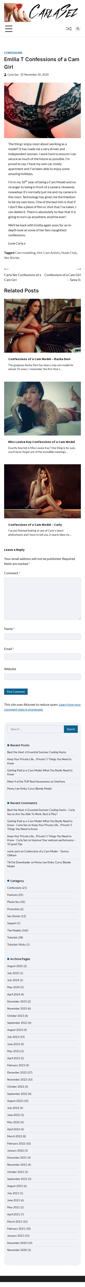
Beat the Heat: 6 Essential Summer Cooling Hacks (36, 752)
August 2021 (15, 1186)
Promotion (13, 909)
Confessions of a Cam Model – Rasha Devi (39, 359)
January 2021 (15, 1235)
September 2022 (17, 1093)
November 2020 (17, 1250)
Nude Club (69, 253)
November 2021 (17, 1164)
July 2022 (13, 1108)
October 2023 (15, 1015)
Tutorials (12, 937)
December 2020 (17, 1243)
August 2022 (15, 1100)
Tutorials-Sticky (16, 944)
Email (9, 649)
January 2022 (15, 1150)
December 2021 (17, 1157)
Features (12, 894)
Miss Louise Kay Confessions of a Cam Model (41, 442)
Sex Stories (12, 257)
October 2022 (15, 1086)
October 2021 (15, 1172)
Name (9, 629)
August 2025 (15, 966)
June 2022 (13, 1115)
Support (12, 923)
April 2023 (13, 1058)
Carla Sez (13, 74)
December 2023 (17, 1001)
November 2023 (17, 1008)
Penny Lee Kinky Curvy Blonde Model (29, 788)
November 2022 (17, 1079)
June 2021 (13, 1200)
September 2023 (17, 1022)
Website (10, 669)
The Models (14, 930)
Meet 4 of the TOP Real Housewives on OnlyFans (36, 781)
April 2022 (13, 1129)
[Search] (78, 29)
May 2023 (13, 1051)
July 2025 (13, 973)
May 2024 (13, 987)
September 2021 (17, 1179)
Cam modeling (25, 253)
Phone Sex (13, 901)
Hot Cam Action (48, 253)
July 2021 (13, 1193)
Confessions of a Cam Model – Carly (35, 524)
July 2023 (13, 1037)
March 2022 (14, 1136)
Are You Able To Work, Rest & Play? (36, 814)
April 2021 (13, 1214)
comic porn (13, 851)
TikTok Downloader (18, 862)
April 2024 (13, 994)
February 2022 (16, 1143)
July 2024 (13, 980)
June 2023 (13, 1044)
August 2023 (15, 1029)
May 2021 (13, 1207)
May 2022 (13, 1122)
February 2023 (16, 1065)
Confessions (13, 52)
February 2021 (16, 1228)
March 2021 (14, 1221)
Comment (12, 573)
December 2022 (17, 1072)
